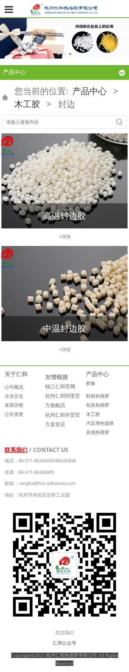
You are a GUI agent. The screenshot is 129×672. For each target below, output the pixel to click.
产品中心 (89, 91)
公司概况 (14, 387)
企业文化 (14, 396)
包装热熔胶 (97, 405)
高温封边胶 (64, 215)
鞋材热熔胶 (97, 396)
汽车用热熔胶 (100, 423)
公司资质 (14, 414)
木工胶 (27, 104)
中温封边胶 (64, 328)
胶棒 (90, 383)
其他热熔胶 (97, 432)
